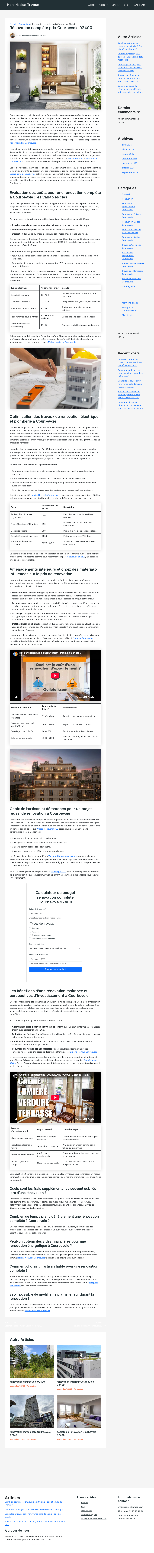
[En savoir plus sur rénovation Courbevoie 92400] (32, 1361)
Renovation (31, 1386)
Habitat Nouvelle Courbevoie (44, 495)
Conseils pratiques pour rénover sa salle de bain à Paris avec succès (130, 67)
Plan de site (127, 315)
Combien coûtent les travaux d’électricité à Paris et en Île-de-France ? (130, 46)
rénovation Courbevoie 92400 (27, 1381)
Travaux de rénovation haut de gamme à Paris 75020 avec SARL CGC (129, 78)
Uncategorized (129, 286)
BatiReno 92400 (75, 158)
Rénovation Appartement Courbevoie (128, 206)
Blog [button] (126, 4)
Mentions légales (130, 302)
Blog (83, 1506)
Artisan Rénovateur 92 (47, 828)
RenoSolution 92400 (75, 556)
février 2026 (128, 149)
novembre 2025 (129, 163)
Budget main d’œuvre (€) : (39, 954)
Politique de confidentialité (93, 1518)
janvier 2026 (128, 153)
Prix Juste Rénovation (83, 638)
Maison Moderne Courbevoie (62, 342)
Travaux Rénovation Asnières (62, 856)
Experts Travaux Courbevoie (83, 1051)
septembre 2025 (130, 172)
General (126, 194)
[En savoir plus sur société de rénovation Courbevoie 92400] (79, 1411)
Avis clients (139, 4)
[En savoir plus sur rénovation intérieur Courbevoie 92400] (79, 1361)
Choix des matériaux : (37, 944)
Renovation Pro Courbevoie (23, 142)
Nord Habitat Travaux (23, 5)
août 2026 (127, 144)
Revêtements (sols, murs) (41, 935)
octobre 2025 (128, 167)
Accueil (91, 4)
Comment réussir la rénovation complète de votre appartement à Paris (130, 88)
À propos (103, 4)
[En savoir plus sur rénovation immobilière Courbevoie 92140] (32, 1411)
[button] (129, 4)
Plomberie (35, 932)
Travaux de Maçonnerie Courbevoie (128, 255)
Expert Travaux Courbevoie (22, 173)
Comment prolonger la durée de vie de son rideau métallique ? (130, 56)
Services (115, 4)
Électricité (35, 928)
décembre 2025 (129, 158)
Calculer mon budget (55, 969)
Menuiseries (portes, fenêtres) (43, 938)
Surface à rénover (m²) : (38, 909)
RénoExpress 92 (58, 871)
